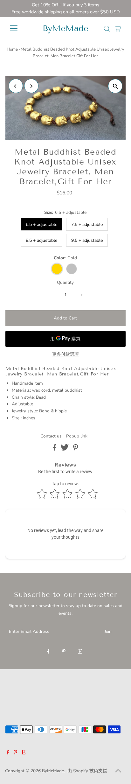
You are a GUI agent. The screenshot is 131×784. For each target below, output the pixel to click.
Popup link (76, 436)
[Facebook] (48, 652)
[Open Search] (107, 28)
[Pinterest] (63, 652)
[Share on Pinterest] (75, 449)
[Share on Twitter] (65, 449)
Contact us (51, 436)
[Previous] (16, 86)
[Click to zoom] (115, 86)
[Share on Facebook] (55, 449)
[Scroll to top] (118, 771)
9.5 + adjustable (87, 240)
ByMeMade (65, 28)
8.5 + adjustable (41, 240)
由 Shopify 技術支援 (87, 771)
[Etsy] (80, 652)
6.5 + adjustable (41, 224)
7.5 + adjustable (87, 224)
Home (12, 49)
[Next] (31, 86)
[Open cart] (118, 28)
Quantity (65, 282)
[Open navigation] (19, 28)
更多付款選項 (65, 354)
